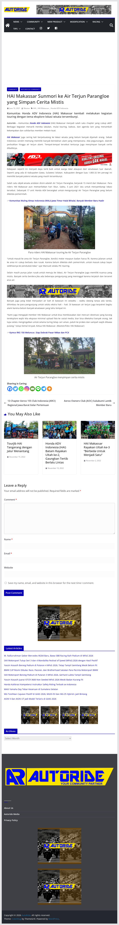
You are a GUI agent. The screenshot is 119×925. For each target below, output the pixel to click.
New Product (54, 21)
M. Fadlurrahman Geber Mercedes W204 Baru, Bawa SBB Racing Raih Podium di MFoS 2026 (48, 655)
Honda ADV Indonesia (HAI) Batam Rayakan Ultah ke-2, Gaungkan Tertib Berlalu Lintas (56, 453)
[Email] (32, 388)
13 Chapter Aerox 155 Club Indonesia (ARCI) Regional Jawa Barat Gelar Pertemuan (32, 403)
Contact (30, 28)
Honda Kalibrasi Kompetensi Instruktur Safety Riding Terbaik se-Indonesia (40, 684)
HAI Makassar (43, 108)
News (16, 21)
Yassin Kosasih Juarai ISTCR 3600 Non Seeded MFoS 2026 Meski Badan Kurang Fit (43, 679)
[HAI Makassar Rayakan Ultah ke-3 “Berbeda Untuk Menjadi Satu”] (98, 423)
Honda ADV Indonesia (59, 108)
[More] (49, 388)
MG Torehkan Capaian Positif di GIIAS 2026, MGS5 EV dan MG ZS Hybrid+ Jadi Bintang (45, 694)
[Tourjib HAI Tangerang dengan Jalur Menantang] (21, 423)
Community (33, 21)
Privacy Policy (11, 820)
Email (8, 553)
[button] (20, 22)
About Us (8, 808)
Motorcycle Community (30, 89)
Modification (77, 21)
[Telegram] (43, 388)
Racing (96, 21)
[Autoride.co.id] (59, 761)
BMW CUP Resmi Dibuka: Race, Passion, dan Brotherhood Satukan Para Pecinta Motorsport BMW (51, 670)
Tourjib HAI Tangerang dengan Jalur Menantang (19, 447)
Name (8, 539)
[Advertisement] (59, 62)
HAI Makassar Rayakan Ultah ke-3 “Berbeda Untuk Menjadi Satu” (97, 449)
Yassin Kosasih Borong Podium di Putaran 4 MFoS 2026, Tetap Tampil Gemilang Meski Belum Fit (50, 665)
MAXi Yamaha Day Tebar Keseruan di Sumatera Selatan (31, 689)
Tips (15, 28)
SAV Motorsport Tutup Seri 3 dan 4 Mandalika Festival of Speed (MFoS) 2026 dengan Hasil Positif (51, 660)
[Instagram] (26, 388)
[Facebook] (9, 388)
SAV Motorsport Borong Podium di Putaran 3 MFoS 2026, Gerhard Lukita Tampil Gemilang (47, 674)
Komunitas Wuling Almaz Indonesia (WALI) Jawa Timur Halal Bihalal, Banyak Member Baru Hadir (56, 200)
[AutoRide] (7, 25)
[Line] (38, 388)
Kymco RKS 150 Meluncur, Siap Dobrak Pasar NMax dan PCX (39, 332)
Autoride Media (11, 814)
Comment (10, 499)
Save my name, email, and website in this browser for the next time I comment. (51, 583)
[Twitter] (15, 388)
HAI (34, 108)
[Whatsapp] (21, 388)
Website (8, 567)
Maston (27, 108)
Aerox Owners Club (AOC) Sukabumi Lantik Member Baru (87, 403)
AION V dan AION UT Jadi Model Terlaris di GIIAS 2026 (30, 698)
